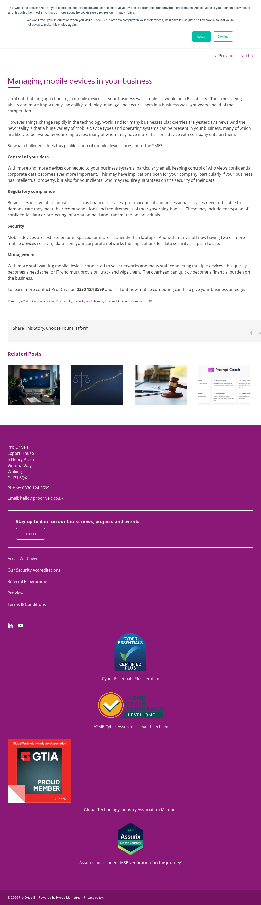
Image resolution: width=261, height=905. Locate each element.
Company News (43, 301)
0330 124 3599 (35, 488)
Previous (227, 55)
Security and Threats (88, 301)
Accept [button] (201, 36)
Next (244, 55)
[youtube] (20, 625)
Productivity (64, 301)
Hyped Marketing (68, 897)
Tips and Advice (116, 301)
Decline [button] (223, 36)
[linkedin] (10, 625)
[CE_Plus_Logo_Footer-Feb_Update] (130, 635)
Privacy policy (93, 897)
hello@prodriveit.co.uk (41, 498)
